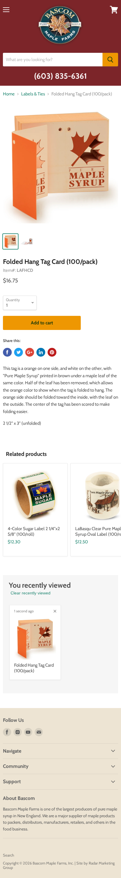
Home (9, 94)
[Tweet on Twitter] (18, 352)
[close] (55, 611)
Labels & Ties (33, 94)
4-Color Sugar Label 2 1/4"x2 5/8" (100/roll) (34, 531)
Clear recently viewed (31, 593)
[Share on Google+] (29, 352)
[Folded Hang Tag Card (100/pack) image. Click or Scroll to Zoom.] (60, 168)
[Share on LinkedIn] (40, 352)
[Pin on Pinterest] (52, 352)
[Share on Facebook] (7, 352)
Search (8, 855)
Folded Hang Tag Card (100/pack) (34, 668)
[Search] (110, 59)
